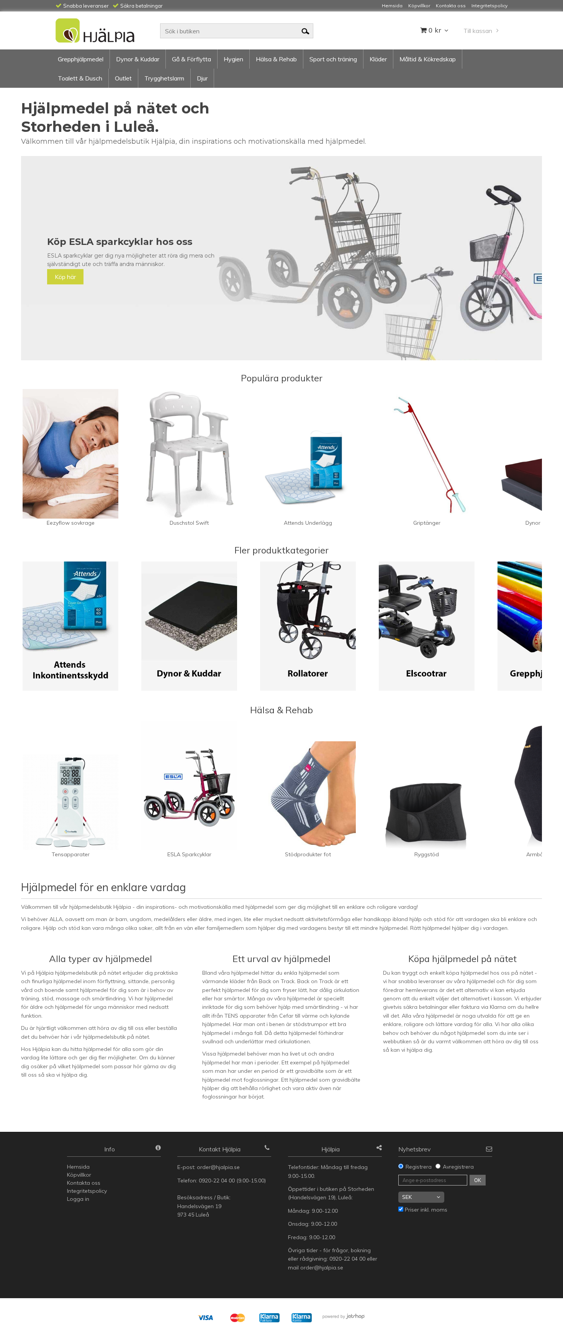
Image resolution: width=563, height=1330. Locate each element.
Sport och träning (333, 59)
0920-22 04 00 (217, 1180)
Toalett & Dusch (80, 78)
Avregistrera (458, 1166)
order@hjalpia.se (219, 1167)
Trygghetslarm (164, 78)
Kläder (378, 59)
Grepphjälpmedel (80, 59)
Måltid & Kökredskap (427, 59)
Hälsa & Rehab (276, 59)
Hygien (233, 59)
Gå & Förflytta (191, 59)
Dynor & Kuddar (137, 59)
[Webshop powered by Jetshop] (346, 1316)
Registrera (419, 1166)
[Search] (305, 30)
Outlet (123, 78)
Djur (202, 78)
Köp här (65, 277)
